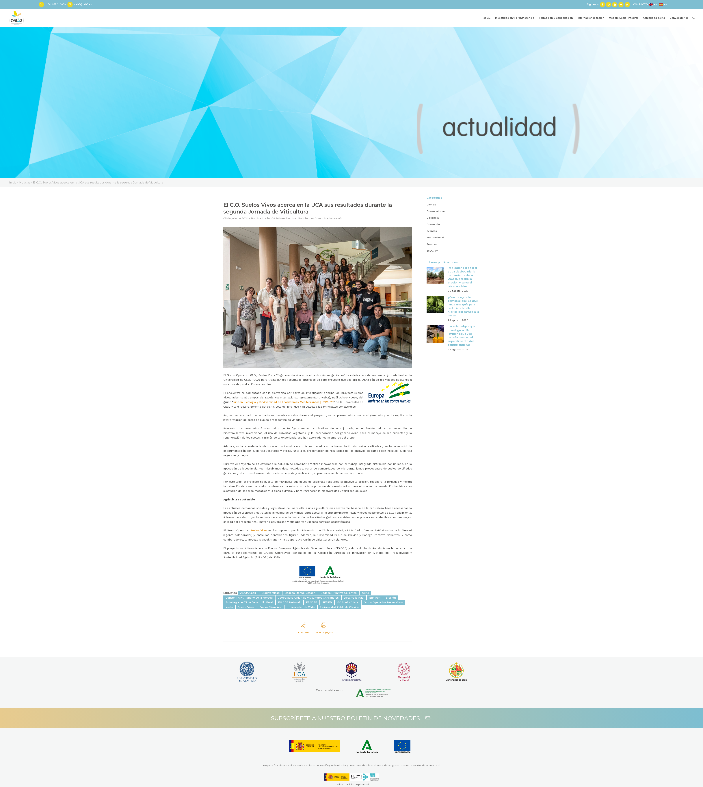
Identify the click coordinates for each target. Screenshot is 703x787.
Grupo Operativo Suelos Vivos (383, 602)
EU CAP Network (289, 602)
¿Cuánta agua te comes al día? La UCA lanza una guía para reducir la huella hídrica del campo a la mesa (463, 306)
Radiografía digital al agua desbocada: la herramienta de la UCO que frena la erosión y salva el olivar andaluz (462, 277)
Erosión (391, 597)
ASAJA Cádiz (248, 593)
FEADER (311, 602)
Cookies (339, 784)
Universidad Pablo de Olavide (339, 607)
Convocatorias (436, 211)
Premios (432, 244)
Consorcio (433, 224)
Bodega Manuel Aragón (300, 593)
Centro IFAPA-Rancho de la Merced (249, 597)
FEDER (327, 602)
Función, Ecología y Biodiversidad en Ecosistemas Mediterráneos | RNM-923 (283, 402)
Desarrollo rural (354, 597)
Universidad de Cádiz (301, 607)
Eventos (291, 218)
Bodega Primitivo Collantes (339, 593)
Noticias (303, 218)
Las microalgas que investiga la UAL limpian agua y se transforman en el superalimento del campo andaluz (461, 335)
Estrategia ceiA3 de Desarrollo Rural (249, 602)
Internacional (435, 237)
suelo (229, 607)
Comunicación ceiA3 (328, 218)
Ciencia (431, 204)
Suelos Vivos (258, 530)
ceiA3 (365, 593)
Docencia (433, 217)
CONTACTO (640, 4)
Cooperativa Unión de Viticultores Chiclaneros (308, 597)
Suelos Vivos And (271, 607)
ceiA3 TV (432, 250)
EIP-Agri (374, 597)
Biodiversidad (271, 593)
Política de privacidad (357, 784)
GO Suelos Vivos (348, 602)
